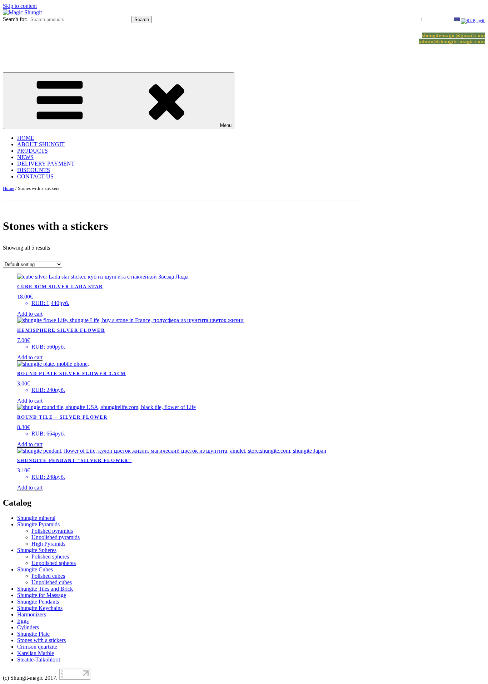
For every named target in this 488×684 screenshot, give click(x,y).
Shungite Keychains (40, 608)
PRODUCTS (32, 151)
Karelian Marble (35, 653)
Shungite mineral (36, 518)
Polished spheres (50, 556)
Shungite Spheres (36, 550)
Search (141, 19)
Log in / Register (406, 18)
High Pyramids (48, 544)
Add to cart (30, 314)
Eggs (23, 621)
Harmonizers (31, 614)
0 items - (436, 18)
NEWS (25, 157)
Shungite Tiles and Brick (45, 589)
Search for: (15, 19)
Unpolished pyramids (55, 537)
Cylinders (28, 627)
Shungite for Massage (41, 595)
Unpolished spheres (53, 563)
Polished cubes (48, 576)
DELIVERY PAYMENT (46, 164)
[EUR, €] (457, 20)
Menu (225, 125)
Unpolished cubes (51, 582)
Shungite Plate (33, 634)
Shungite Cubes (35, 569)
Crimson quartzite (37, 647)
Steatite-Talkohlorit (38, 659)
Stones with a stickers (41, 640)
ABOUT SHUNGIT (41, 144)
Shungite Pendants (38, 602)
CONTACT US (35, 176)
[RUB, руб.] (473, 20)
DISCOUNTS (33, 170)
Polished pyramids (52, 531)
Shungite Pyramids (38, 524)
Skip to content (20, 6)
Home (8, 188)
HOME (25, 138)
